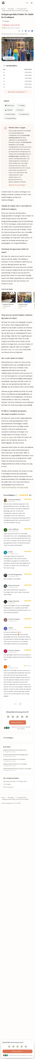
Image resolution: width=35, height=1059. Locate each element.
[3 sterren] (17, 717)
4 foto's (28, 40)
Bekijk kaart (9, 58)
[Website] (22, 31)
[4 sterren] (22, 717)
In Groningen (7, 784)
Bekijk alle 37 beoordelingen (17, 185)
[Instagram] (28, 31)
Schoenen (20, 110)
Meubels (8, 110)
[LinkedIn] (32, 31)
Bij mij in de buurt (8, 787)
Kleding (21, 105)
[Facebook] (25, 31)
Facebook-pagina (7, 437)
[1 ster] (8, 717)
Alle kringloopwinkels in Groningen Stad (14, 781)
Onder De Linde (13, 349)
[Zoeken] (27, 3)
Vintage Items (24, 114)
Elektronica (9, 105)
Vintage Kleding (11, 118)
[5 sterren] (27, 717)
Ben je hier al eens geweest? (16, 92)
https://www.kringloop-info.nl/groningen (14, 487)
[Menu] (32, 3)
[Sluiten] (31, 1042)
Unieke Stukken (10, 114)
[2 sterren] (13, 717)
